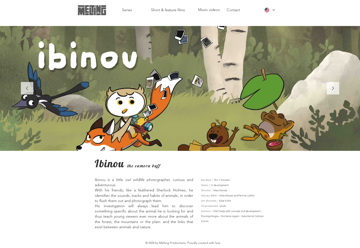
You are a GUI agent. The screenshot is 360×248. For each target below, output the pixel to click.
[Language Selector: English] (269, 10)
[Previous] (27, 88)
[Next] (333, 88)
